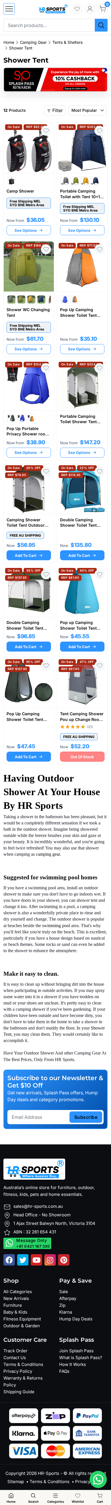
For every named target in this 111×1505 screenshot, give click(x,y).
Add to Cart (25, 555)
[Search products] (101, 25)
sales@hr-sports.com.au (38, 1206)
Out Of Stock (82, 756)
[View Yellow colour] (85, 181)
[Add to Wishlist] (46, 131)
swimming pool (56, 925)
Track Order (15, 1350)
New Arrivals (16, 1298)
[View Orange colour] (75, 299)
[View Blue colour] (95, 181)
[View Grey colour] (65, 181)
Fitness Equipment (22, 1319)
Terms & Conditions (23, 1364)
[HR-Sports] (53, 8)
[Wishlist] (77, 9)
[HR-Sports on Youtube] (36, 1260)
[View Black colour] (11, 181)
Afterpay (67, 1298)
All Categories (17, 1291)
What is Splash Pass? (80, 1357)
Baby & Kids (15, 1312)
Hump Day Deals (75, 1319)
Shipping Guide (18, 1391)
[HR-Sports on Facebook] (9, 1260)
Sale (63, 1291)
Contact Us (14, 1357)
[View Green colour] (75, 181)
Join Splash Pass (76, 1350)
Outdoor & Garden (21, 1325)
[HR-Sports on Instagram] (50, 1260)
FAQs (64, 1371)
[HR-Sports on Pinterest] (63, 1260)
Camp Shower (20, 191)
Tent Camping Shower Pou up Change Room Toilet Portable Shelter (82, 719)
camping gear (48, 854)
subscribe (86, 1117)
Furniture (12, 1305)
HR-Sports (48, 1473)
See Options (26, 230)
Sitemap (15, 1481)
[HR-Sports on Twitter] (22, 1260)
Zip (62, 1305)
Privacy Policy (17, 1371)
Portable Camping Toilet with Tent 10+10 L (81, 196)
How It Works (72, 1364)
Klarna (65, 1312)
